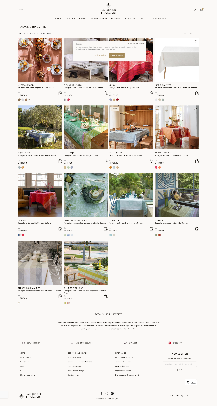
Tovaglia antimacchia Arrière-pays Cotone (37, 155)
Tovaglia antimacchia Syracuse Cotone (126, 223)
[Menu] (195, 380)
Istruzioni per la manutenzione (80, 362)
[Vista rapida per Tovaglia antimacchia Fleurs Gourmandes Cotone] (60, 296)
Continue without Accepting (136, 43)
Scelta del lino (73, 375)
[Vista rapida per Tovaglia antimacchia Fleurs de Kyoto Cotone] (106, 93)
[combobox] (30, 9)
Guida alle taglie (74, 357)
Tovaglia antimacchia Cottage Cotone (34, 223)
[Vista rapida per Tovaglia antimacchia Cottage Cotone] (60, 229)
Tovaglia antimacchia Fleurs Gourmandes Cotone (39, 290)
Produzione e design (76, 371)
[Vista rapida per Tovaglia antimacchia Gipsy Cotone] (151, 93)
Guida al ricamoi (74, 366)
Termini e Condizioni (123, 362)
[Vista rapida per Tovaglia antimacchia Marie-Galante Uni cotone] (197, 93)
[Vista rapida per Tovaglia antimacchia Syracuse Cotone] (151, 229)
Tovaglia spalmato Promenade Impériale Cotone (85, 223)
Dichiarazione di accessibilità (127, 375)
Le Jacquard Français (124, 357)
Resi (22, 366)
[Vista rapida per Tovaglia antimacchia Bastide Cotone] (197, 229)
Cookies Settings (100, 55)
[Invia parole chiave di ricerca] (16, 9)
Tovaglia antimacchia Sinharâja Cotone (81, 155)
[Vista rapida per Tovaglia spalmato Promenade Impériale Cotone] (106, 229)
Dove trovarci (25, 357)
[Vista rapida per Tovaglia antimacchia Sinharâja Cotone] (106, 161)
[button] (196, 9)
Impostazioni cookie (123, 371)
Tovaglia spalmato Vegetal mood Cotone (36, 88)
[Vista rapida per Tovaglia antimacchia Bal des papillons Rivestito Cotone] (106, 296)
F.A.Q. (22, 371)
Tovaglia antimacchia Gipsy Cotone (125, 88)
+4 (29, 100)
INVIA (179, 370)
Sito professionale (27, 375)
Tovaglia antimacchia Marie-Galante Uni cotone (176, 88)
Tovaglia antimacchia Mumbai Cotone (171, 155)
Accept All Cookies (117, 55)
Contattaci (24, 362)
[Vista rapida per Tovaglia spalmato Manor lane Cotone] (151, 161)
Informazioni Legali (122, 366)
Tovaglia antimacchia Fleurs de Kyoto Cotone (83, 88)
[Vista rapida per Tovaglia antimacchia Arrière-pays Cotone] (60, 161)
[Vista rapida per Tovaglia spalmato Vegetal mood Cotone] (60, 93)
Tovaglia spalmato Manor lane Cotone (126, 155)
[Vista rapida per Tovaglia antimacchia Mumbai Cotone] (197, 161)
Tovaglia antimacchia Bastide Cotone (171, 223)
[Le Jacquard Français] (108, 8)
